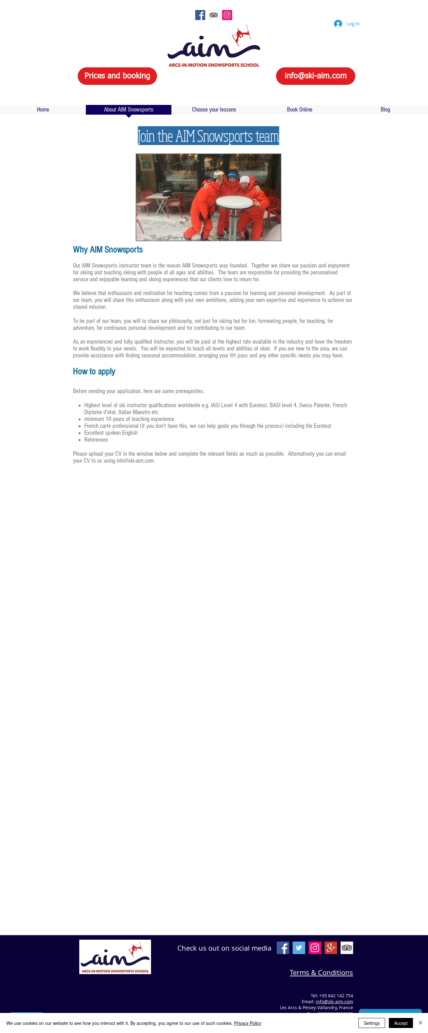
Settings (372, 1023)
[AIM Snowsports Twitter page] (299, 948)
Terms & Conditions (321, 972)
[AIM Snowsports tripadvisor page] (214, 15)
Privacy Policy (247, 1023)
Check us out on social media (224, 948)
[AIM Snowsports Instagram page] (227, 15)
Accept (401, 1023)
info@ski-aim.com (135, 460)
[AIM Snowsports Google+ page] (331, 948)
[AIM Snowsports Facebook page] (200, 15)
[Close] (420, 1023)
